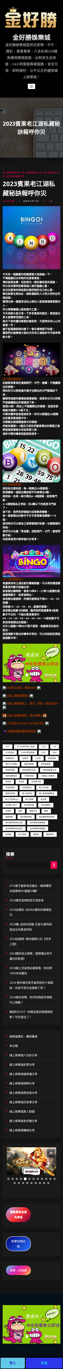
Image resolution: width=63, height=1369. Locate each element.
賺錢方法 (33, 811)
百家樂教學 (10, 787)
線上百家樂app (12, 799)
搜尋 (10, 854)
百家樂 (21, 781)
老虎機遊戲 (46, 805)
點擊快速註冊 (18, 1243)
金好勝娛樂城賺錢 (37, 828)
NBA (55, 752)
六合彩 (38, 758)
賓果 (20, 811)
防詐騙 (8, 834)
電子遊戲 (22, 834)
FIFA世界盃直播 (27, 752)
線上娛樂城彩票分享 (22, 1065)
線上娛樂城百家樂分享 (23, 1102)
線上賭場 (29, 799)
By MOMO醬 (8, 201)
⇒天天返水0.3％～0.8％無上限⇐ (25, 723)
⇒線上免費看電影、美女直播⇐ (24, 715)
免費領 (25, 758)
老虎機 (43, 799)
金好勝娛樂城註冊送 (14, 828)
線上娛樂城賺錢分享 (15, 176)
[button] (51, 1153)
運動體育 (9, 817)
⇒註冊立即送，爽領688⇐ (21, 687)
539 (54, 746)
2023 (44, 746)
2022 (7, 746)
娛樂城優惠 (29, 764)
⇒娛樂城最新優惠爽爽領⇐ (21, 731)
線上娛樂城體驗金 (46, 793)
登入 (12, 1363)
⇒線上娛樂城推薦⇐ (18, 695)
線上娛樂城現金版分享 (31, 172)
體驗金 (36, 834)
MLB (43, 752)
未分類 (13, 1046)
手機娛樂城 (29, 776)
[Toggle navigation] (31, 86)
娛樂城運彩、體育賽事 (23, 1036)
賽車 (46, 811)
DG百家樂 (9, 752)
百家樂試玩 (27, 787)
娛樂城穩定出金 (29, 770)
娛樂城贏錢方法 (49, 770)
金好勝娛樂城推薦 (37, 822)
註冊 (44, 1363)
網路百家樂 (10, 793)
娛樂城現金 (10, 770)
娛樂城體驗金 (11, 776)
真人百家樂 (44, 787)
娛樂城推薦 (46, 764)
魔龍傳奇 (50, 834)
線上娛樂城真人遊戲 (22, 1111)
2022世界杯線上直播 (25, 746)
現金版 (8, 781)
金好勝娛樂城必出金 (14, 822)
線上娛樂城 (27, 793)
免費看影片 (10, 758)
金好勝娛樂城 (31, 37)
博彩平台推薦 (11, 764)
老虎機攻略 (29, 805)
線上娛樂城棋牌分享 (11, 172)
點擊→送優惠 (18, 1270)
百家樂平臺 (36, 781)
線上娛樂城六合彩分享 (23, 1055)
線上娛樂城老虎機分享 (23, 1121)
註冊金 (8, 811)
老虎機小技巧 (11, 805)
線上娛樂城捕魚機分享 (23, 1074)
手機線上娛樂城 (47, 776)
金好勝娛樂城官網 (46, 817)
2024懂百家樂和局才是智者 (26, 900)
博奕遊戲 (52, 758)
